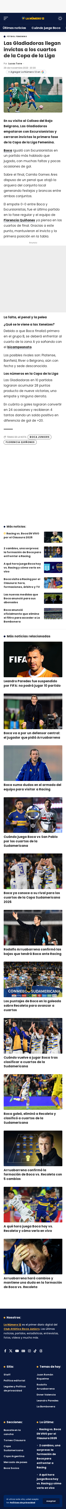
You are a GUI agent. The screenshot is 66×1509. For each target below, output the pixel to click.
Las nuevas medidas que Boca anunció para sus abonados (21, 598)
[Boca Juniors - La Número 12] (33, 18)
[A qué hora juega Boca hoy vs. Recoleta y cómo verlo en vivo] (33, 1204)
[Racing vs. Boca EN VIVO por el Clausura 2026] (53, 537)
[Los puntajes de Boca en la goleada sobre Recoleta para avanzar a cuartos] (33, 979)
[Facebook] (5, 1351)
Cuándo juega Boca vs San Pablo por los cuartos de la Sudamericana (31, 841)
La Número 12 (12, 1324)
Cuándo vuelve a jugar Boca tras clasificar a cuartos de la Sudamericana (31, 1062)
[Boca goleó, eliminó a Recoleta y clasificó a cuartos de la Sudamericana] (33, 1092)
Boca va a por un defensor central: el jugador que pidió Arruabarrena (32, 735)
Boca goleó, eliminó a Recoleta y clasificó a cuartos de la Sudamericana (30, 1118)
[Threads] (41, 1351)
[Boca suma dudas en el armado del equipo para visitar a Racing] (33, 763)
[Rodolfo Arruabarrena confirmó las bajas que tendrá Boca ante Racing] (33, 927)
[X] (11, 1351)
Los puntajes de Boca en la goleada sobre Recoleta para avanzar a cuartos (32, 1005)
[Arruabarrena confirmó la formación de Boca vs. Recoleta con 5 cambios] (33, 1148)
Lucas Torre (15, 63)
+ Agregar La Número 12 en (24, 72)
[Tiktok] (35, 1351)
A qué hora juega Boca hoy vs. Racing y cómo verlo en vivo (22, 567)
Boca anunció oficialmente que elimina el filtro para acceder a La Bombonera (22, 615)
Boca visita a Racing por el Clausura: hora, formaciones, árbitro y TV (22, 583)
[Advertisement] (33, 5)
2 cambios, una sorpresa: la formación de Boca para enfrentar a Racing (22, 552)
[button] (51, 1501)
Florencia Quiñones (19, 220)
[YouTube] (17, 1351)
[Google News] (23, 1351)
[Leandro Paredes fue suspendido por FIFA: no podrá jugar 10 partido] (33, 659)
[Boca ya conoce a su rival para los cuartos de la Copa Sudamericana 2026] (33, 871)
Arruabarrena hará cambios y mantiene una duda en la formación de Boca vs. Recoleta (33, 1282)
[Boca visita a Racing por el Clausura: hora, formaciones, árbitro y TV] (53, 582)
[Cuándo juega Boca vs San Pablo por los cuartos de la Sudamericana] (33, 815)
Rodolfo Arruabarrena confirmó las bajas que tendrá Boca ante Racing (32, 951)
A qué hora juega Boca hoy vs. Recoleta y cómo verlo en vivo (28, 1228)
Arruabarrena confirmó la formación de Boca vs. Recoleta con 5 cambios (33, 1174)
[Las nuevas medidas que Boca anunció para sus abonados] (53, 598)
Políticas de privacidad (22, 1502)
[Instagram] (29, 1351)
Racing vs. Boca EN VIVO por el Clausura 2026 (21, 535)
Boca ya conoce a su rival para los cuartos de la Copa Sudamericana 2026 (32, 897)
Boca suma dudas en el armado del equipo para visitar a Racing (32, 787)
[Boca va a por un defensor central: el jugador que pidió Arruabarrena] (33, 711)
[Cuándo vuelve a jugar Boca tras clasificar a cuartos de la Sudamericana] (33, 1036)
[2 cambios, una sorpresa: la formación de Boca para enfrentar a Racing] (53, 552)
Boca (8, 150)
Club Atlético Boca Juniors (22, 1329)
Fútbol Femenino (17, 36)
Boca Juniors (39, 437)
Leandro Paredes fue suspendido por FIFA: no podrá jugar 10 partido (32, 683)
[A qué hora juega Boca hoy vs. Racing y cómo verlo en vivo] (53, 567)
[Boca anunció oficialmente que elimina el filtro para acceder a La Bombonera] (53, 613)
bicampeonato (19, 347)
